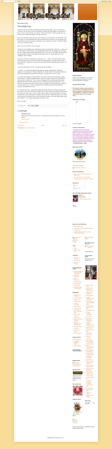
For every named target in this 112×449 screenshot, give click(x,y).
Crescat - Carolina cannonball (89, 313)
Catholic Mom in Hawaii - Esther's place (90, 303)
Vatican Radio (77, 283)
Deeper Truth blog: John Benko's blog (89, 319)
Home (42, 125)
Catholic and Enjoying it (89, 293)
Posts (76, 185)
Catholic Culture (78, 281)
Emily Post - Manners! (77, 276)
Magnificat (76, 317)
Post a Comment (24, 122)
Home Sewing (77, 345)
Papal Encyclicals (76, 279)
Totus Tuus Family (88, 393)
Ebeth (82, 195)
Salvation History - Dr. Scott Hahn (78, 288)
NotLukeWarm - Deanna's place (90, 353)
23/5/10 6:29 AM (25, 119)
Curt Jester (88, 316)
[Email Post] (28, 105)
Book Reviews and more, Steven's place (89, 289)
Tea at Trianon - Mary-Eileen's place (90, 389)
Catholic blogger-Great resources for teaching (78, 272)
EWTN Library (77, 306)
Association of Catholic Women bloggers (83, 228)
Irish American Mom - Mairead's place (78, 311)
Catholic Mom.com (78, 226)
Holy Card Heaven (88, 336)
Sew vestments (77, 339)
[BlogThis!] (33, 106)
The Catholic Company (78, 165)
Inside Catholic (77, 308)
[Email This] (31, 106)
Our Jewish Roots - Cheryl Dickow (82, 177)
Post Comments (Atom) (29, 128)
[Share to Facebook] (36, 106)
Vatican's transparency (77, 258)
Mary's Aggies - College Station (90, 341)
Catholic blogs (89, 295)
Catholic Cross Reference (77, 295)
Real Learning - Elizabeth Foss (90, 366)
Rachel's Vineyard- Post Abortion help (77, 323)
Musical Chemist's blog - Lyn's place (90, 347)
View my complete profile (85, 199)
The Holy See (77, 260)
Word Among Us (78, 333)
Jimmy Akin (89, 339)
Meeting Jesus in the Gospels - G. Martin (83, 179)
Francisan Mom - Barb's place (90, 327)
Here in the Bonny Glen (89, 333)
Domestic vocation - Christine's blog (90, 324)
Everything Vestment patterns (76, 343)
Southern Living (77, 326)
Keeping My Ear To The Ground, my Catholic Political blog (82, 232)
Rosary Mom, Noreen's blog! (89, 373)
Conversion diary (90, 310)
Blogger (62, 437)
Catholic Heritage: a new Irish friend (90, 299)
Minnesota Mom (90, 344)
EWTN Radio (77, 285)
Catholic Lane (77, 230)
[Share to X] (35, 106)
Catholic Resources (76, 304)
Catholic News (77, 301)
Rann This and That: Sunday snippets (89, 362)
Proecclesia (89, 359)
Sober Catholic (89, 375)
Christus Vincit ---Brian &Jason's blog (90, 307)
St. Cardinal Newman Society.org (89, 382)
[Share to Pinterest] (38, 106)
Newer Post (20, 125)
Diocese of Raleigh (76, 263)
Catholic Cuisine (78, 297)
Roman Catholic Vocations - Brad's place (90, 370)
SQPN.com (76, 328)
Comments (77, 188)
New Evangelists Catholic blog (90, 350)
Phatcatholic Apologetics (89, 357)
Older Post (64, 125)
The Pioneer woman (77, 330)
